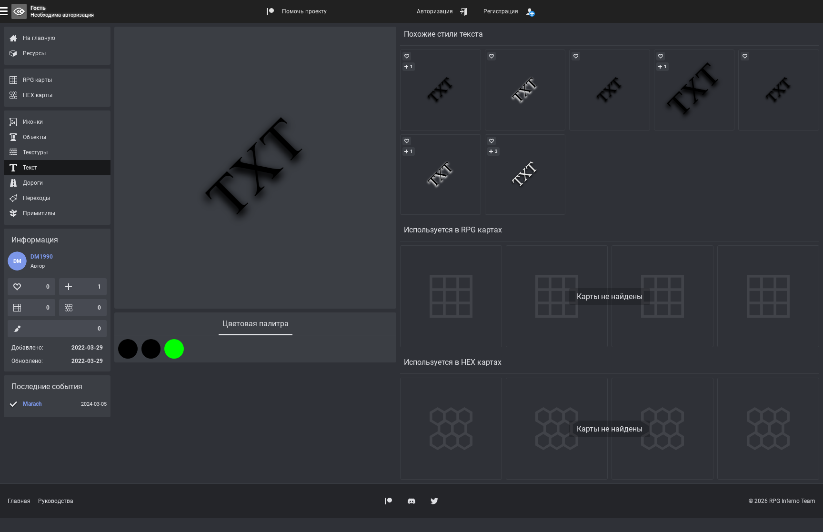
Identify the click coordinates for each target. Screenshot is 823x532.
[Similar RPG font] (441, 90)
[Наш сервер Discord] (411, 501)
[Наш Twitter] (434, 501)
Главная (19, 501)
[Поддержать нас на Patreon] (388, 501)
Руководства (55, 501)
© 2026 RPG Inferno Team (782, 501)
